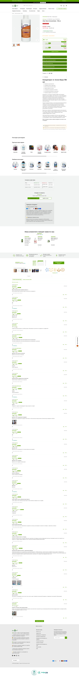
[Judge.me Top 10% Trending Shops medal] (63, 270)
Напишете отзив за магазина (58, 263)
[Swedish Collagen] (39, 147)
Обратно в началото (39, 626)
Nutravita (15, 152)
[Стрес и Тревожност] (55, 164)
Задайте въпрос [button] (46, 198)
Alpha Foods (63, 152)
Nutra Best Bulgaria (18, 334)
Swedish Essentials (23, 153)
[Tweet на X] (48, 73)
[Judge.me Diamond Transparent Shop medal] (47, 270)
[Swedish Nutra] (47, 147)
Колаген (15, 169)
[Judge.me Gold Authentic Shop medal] (51, 270)
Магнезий (39, 169)
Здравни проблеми (42, 8)
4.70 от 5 (21, 262)
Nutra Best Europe (18, 385)
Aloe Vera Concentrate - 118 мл (19, 13)
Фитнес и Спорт (51, 8)
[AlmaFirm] (55, 147)
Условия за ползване (39, 642)
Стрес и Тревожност (55, 170)
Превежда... (15, 308)
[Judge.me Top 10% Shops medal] (59, 270)
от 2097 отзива (38, 234)
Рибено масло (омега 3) (23, 170)
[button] (66, 6)
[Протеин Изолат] (47, 164)
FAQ (37, 648)
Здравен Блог (38, 633)
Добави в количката (55, 51)
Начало (13, 13)
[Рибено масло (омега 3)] (23, 164)
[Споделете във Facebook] (50, 73)
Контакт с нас (38, 631)
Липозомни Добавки (63, 170)
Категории (35, 8)
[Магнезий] (39, 164)
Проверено (54, 272)
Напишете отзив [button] (33, 198)
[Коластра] (31, 164)
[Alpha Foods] (63, 147)
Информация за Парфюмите (41, 634)
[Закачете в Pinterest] (52, 73)
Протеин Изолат (47, 169)
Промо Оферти (15, 8)
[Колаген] (15, 164)
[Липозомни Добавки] (63, 164)
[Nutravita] (15, 147)
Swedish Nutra (47, 152)
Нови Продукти (29, 8)
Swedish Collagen (39, 153)
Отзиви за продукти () (27, 279)
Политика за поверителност (40, 636)
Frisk (31, 152)
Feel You (16, 284)
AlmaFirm (55, 152)
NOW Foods (44, 19)
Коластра (31, 169)
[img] (39, 233)
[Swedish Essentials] (23, 147)
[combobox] (39, 5)
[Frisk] (31, 147)
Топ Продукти (22, 8)
